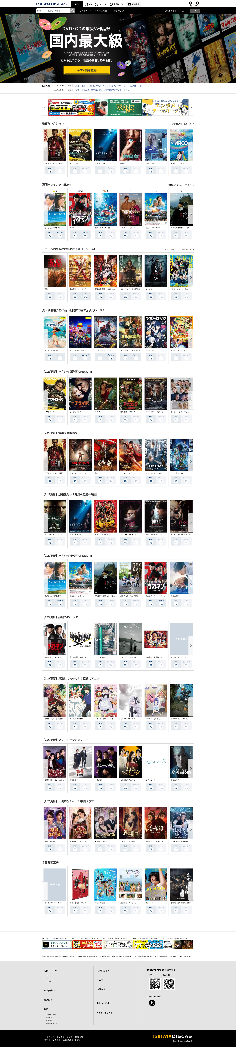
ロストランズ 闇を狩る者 (130, 289)
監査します (74, 780)
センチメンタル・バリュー (181, 412)
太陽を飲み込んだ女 (127, 780)
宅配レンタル (51, 1014)
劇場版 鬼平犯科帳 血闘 (181, 903)
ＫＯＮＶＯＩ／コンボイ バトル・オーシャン (163, 473)
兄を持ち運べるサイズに (129, 596)
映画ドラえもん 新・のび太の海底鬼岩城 (110, 228)
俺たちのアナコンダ (127, 412)
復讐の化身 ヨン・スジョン (55, 780)
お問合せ (101, 989)
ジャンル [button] (84, 10)
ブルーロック (150, 350)
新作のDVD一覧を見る (182, 124)
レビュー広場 (103, 1002)
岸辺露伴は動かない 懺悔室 (181, 228)
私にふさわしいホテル (78, 903)
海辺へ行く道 (100, 903)
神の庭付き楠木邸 (76, 719)
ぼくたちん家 (100, 657)
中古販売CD (118, 4)
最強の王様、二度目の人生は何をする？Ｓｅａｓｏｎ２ (191, 719)
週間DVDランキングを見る (180, 185)
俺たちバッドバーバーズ (180, 657)
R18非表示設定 (51, 1023)
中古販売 (49, 1020)
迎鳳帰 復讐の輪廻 (127, 841)
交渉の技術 (175, 780)
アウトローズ (75, 163)
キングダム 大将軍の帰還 (130, 350)
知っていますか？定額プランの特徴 (115, 938)
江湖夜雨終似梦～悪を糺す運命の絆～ (185, 841)
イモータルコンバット (179, 473)
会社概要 (45, 956)
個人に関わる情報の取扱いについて (124, 956)
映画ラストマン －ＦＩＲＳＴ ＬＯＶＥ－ (86, 228)
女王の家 (98, 780)
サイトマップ (188, 956)
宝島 (46, 289)
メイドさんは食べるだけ (104, 719)
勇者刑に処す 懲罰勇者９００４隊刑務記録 (61, 719)
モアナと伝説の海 (51, 350)
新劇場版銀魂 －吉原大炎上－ (106, 289)
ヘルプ (183, 10)
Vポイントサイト (105, 1012)
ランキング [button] (119, 10)
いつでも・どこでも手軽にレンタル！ (55, 938)
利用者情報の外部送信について (170, 956)
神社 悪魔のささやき (154, 535)
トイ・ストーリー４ (77, 350)
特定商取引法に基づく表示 (148, 956)
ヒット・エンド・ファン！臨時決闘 (108, 535)
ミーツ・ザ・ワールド (53, 903)
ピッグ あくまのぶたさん (181, 535)
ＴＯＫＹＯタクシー (127, 228)
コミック (102, 4)
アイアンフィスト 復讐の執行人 (57, 163)
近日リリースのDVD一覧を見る (178, 249)
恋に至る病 (175, 596)
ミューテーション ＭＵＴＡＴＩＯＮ (84, 473)
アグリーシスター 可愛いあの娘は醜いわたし (137, 535)
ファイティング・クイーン (130, 473)
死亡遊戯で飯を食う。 (128, 719)
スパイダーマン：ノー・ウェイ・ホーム (110, 350)
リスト (190, 6)
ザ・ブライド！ (75, 412)
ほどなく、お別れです (53, 228)
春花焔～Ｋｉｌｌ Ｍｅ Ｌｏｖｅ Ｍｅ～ (86, 841)
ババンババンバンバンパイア (181, 289)
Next (191, 151)
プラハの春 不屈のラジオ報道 (157, 412)
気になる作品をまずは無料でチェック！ (176, 938)
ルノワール (150, 903)
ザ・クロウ (150, 289)
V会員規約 (54, 956)
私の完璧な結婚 (101, 841)
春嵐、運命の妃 (50, 841)
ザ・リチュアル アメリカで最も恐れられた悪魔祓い (64, 535)
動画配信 (135, 4)
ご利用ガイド (170, 10)
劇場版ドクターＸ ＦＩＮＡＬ (81, 289)
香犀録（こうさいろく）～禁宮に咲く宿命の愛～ (164, 841)
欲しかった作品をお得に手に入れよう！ (85, 938)
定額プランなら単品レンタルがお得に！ (146, 938)
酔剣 (96, 473)
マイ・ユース (150, 780)
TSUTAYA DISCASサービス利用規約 (72, 956)
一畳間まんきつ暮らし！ (155, 719)
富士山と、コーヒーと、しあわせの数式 (135, 903)
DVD (77, 4)
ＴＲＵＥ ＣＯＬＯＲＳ (129, 657)
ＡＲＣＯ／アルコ (177, 163)
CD (90, 4)
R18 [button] (194, 10)
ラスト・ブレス (101, 163)
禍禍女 (122, 163)
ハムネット (99, 412)
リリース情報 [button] (101, 10)
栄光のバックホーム (153, 228)
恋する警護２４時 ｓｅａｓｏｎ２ (83, 657)
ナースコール (150, 163)
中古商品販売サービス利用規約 (98, 956)
